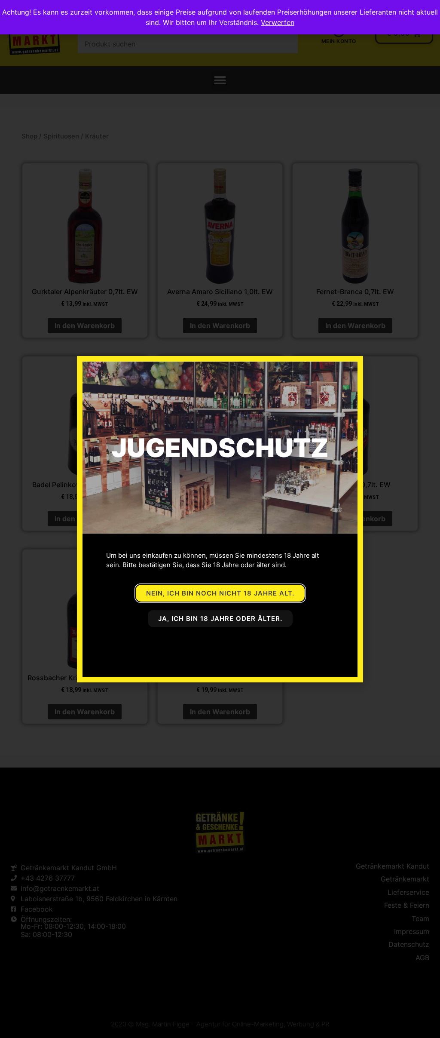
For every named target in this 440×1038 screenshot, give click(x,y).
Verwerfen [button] (277, 22)
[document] (220, 519)
